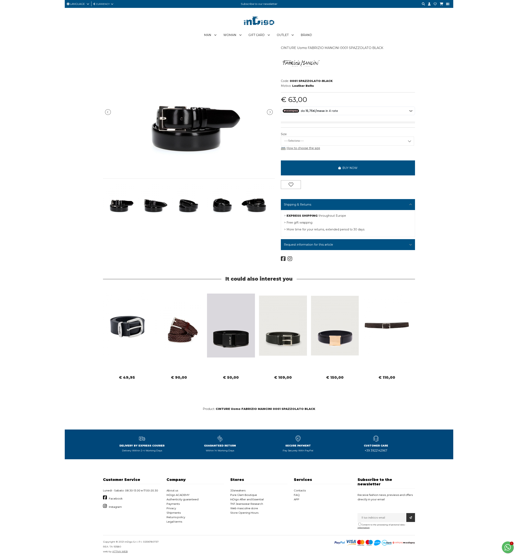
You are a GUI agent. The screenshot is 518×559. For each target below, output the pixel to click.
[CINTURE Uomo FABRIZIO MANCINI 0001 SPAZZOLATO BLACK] (189, 170)
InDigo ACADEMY (178, 494)
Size (284, 134)
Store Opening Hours (244, 512)
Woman (229, 35)
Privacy (171, 508)
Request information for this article (308, 244)
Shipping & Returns (297, 204)
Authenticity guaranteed (182, 499)
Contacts (300, 490)
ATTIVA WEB (120, 551)
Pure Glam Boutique (243, 494)
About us (172, 490)
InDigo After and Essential (247, 499)
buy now (349, 168)
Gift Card (256, 35)
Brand (306, 35)
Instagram (115, 506)
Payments (173, 503)
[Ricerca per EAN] (446, 4)
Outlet (283, 35)
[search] (422, 4)
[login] (428, 4)
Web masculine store (244, 508)
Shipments (174, 512)
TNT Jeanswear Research (246, 503)
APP (296, 499)
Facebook (116, 498)
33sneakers (237, 490)
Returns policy (176, 517)
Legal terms (174, 521)
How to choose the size (303, 148)
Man (207, 35)
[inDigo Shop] (259, 28)
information (364, 527)
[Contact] (434, 4)
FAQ (297, 494)
